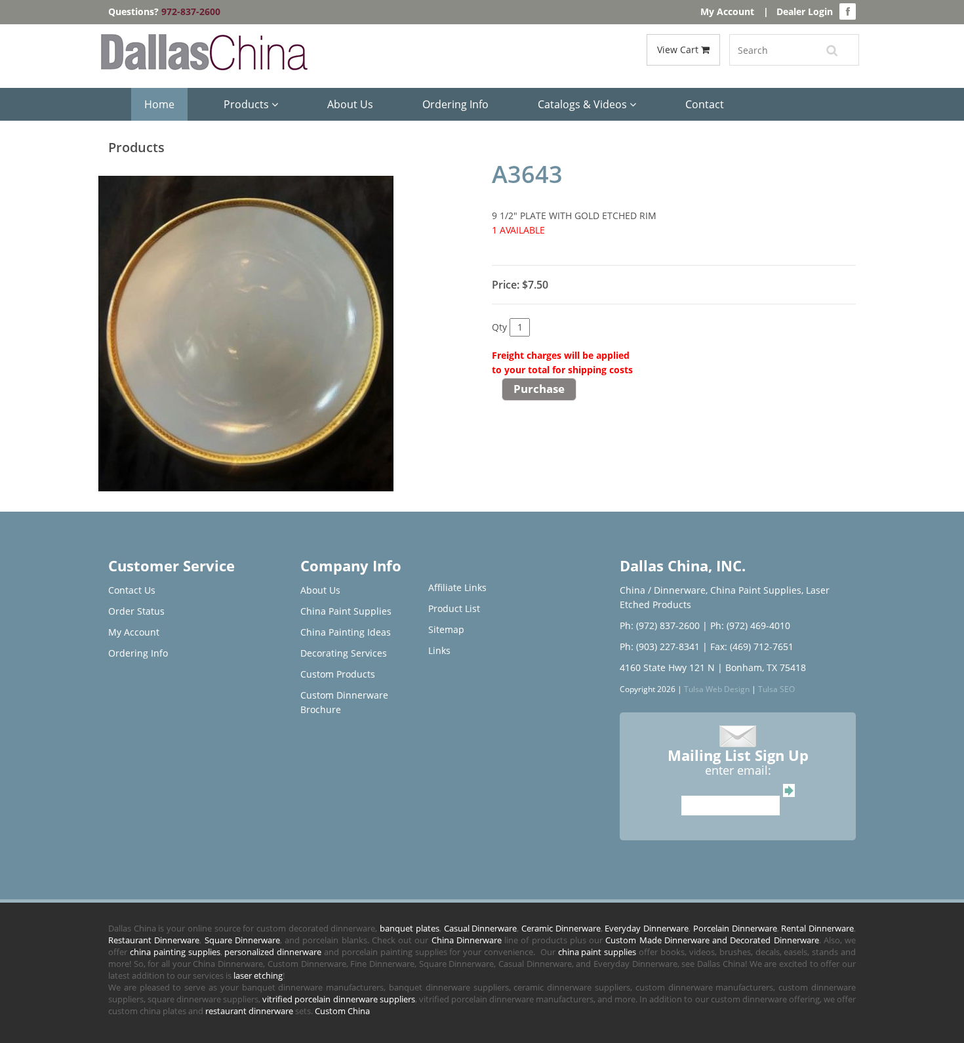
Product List (454, 608)
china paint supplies (597, 952)
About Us (350, 104)
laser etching (258, 975)
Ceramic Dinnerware (561, 928)
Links (439, 650)
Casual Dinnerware (480, 928)
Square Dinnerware (242, 940)
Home (159, 104)
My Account (727, 11)
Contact (704, 104)
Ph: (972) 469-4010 (750, 625)
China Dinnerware (467, 940)
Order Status (136, 611)
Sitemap (446, 629)
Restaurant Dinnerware (153, 940)
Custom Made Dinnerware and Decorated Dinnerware (711, 940)
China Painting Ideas (345, 632)
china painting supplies (175, 952)
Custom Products (337, 674)
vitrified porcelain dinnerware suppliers (338, 999)
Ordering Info (455, 104)
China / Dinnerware (663, 590)
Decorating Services (343, 653)
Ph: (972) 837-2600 (660, 625)
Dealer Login (804, 11)
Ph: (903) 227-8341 (660, 646)
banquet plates (409, 928)
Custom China (342, 1011)
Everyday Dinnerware (647, 928)
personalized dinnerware (272, 952)
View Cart (679, 49)
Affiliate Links (457, 587)
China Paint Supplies (346, 611)
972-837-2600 (190, 11)
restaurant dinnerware (249, 1011)
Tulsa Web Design (717, 689)
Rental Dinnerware (817, 928)
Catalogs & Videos (584, 104)
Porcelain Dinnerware (735, 928)
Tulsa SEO (776, 689)
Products (247, 104)
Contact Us (131, 590)
